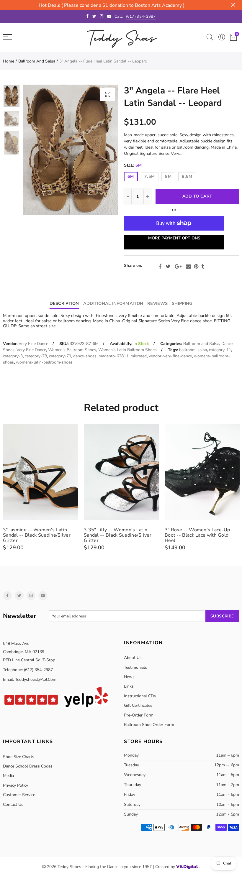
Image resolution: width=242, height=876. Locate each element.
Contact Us (13, 804)
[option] (70, 150)
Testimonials (135, 667)
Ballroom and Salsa (36, 61)
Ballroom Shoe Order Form (149, 724)
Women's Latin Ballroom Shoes (127, 350)
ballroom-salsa (193, 350)
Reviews (157, 303)
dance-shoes (85, 356)
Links (129, 686)
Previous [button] (39, 150)
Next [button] (102, 150)
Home (8, 61)
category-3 (13, 356)
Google (178, 266)
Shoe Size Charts (18, 757)
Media (8, 775)
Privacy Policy (15, 785)
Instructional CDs (140, 696)
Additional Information (113, 303)
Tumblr (202, 266)
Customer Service (19, 795)
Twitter (168, 266)
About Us (133, 657)
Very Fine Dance (33, 343)
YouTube (42, 595)
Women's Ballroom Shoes (72, 350)
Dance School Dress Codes (28, 766)
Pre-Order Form (138, 715)
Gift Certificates (138, 705)
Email (188, 266)
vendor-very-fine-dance (170, 356)
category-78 (36, 356)
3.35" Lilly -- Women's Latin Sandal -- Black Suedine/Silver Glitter (117, 535)
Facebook (159, 266)
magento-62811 (113, 356)
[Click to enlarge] (107, 94)
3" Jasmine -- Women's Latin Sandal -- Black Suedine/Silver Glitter (37, 535)
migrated (138, 356)
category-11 (220, 350)
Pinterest (196, 266)
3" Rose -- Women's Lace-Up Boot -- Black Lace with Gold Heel (197, 535)
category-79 (60, 356)
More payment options (174, 238)
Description (64, 303)
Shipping (182, 303)
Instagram (31, 595)
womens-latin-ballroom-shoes (44, 362)
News (129, 677)
